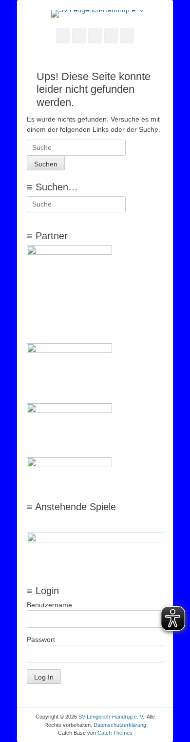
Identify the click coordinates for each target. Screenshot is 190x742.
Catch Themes (115, 733)
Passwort (41, 639)
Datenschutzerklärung (120, 725)
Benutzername (49, 605)
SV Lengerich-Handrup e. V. (111, 717)
